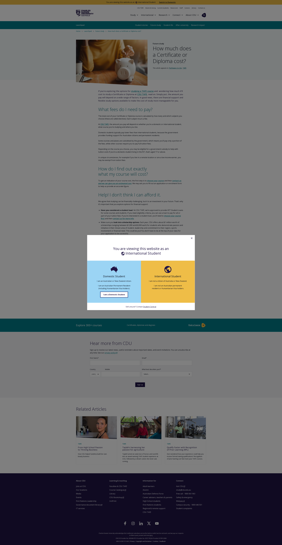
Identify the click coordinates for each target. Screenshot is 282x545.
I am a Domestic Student (114, 294)
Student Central (149, 306)
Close (191, 238)
